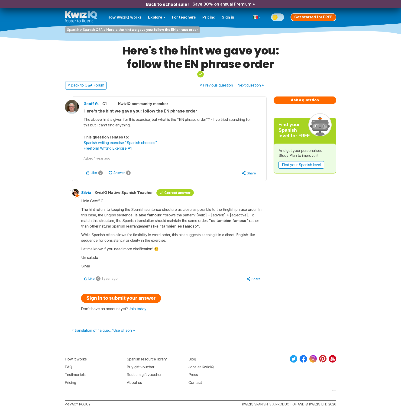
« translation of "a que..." (92, 330)
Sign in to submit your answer (121, 298)
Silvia (86, 192)
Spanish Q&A (93, 30)
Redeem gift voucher (144, 374)
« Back (86, 85)
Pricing (208, 17)
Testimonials (75, 374)
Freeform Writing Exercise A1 (108, 148)
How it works (76, 359)
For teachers (184, 17)
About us (134, 382)
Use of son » (124, 330)
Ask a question (305, 100)
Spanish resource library (147, 359)
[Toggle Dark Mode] (277, 17)
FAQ (68, 367)
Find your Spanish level (301, 164)
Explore (155, 17)
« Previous (216, 85)
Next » (250, 85)
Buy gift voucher (140, 367)
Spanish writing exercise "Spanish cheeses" (120, 142)
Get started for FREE (313, 17)
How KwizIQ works (124, 17)
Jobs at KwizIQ (201, 367)
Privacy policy (78, 404)
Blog (192, 359)
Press (193, 374)
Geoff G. (91, 103)
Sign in (228, 17)
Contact (195, 382)
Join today (137, 308)
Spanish (73, 30)
